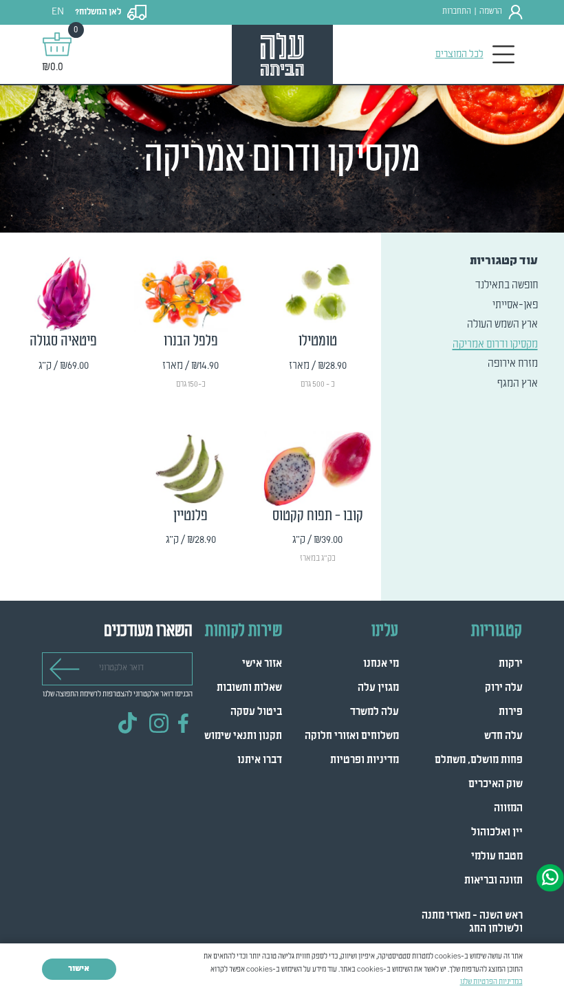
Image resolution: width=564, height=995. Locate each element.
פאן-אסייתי (515, 305)
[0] (57, 44)
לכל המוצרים (459, 54)
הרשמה (490, 11)
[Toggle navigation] (504, 55)
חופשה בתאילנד (506, 285)
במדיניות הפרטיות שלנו (491, 982)
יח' (101, 387)
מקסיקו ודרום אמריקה (495, 345)
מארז (353, 402)
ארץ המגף (517, 384)
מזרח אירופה (513, 364)
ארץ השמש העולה (502, 325)
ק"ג (355, 577)
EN (58, 12)
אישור (78, 969)
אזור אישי (262, 664)
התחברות (456, 11)
